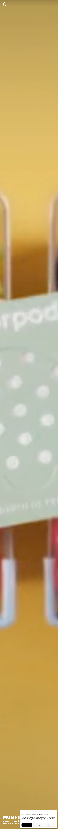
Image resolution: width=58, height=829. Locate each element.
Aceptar (27, 825)
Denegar (39, 825)
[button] (54, 4)
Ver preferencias (50, 825)
